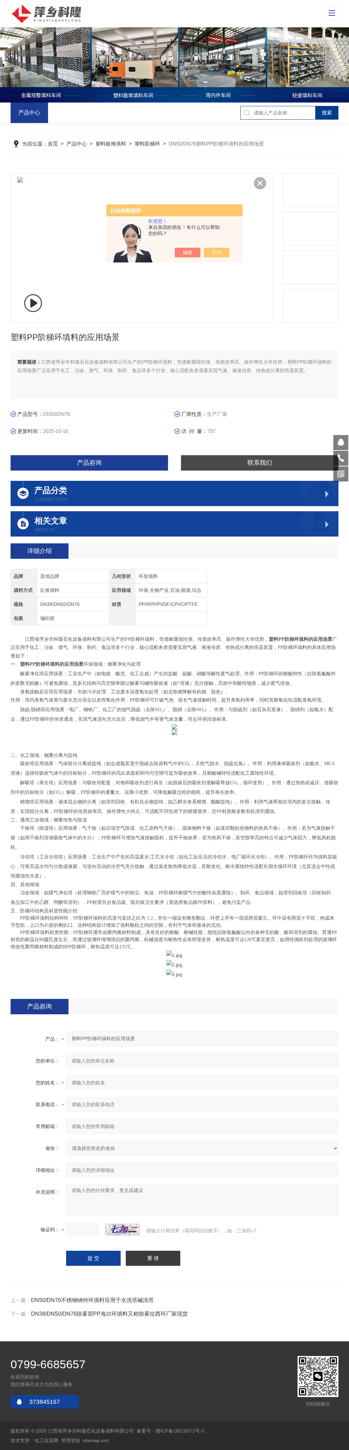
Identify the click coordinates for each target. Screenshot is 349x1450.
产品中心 (29, 113)
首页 (53, 144)
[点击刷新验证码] (122, 1229)
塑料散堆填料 (110, 144)
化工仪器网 (46, 1440)
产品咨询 (89, 462)
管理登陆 (70, 1440)
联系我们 (259, 462)
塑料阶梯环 (147, 144)
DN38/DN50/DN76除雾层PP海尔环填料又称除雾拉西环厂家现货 (109, 1314)
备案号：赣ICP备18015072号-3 (170, 1431)
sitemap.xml (96, 1440)
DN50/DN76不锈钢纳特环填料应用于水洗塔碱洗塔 (92, 1300)
